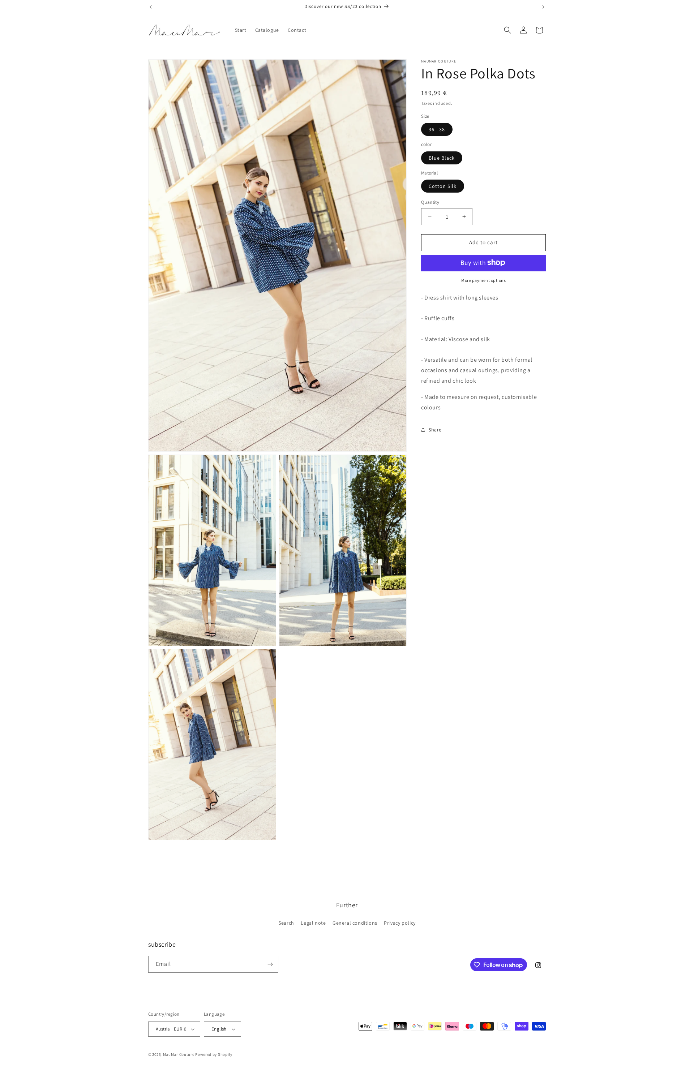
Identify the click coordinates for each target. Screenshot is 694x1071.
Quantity (430, 202)
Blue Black (442, 157)
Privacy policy (399, 923)
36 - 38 (437, 129)
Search (286, 923)
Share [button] (435, 429)
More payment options (483, 280)
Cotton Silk (443, 186)
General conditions (355, 923)
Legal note (313, 923)
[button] (507, 30)
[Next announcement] (543, 7)
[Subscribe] (270, 964)
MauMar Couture (178, 1054)
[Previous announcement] (151, 7)
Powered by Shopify (213, 1054)
